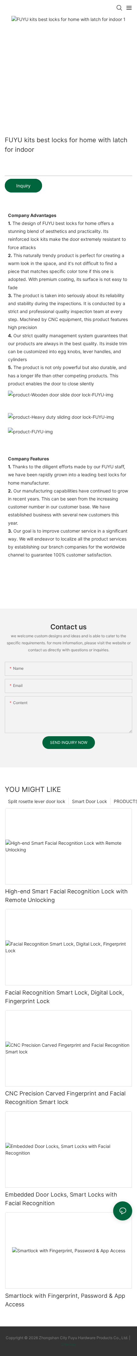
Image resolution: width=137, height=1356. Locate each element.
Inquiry (23, 185)
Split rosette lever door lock (36, 801)
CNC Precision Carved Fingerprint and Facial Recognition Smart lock (65, 1097)
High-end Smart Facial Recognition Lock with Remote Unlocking (66, 895)
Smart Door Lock (89, 801)
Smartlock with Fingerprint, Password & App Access (65, 1300)
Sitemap (68, 1344)
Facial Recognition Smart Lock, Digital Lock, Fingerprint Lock (64, 996)
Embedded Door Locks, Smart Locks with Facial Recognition (61, 1198)
